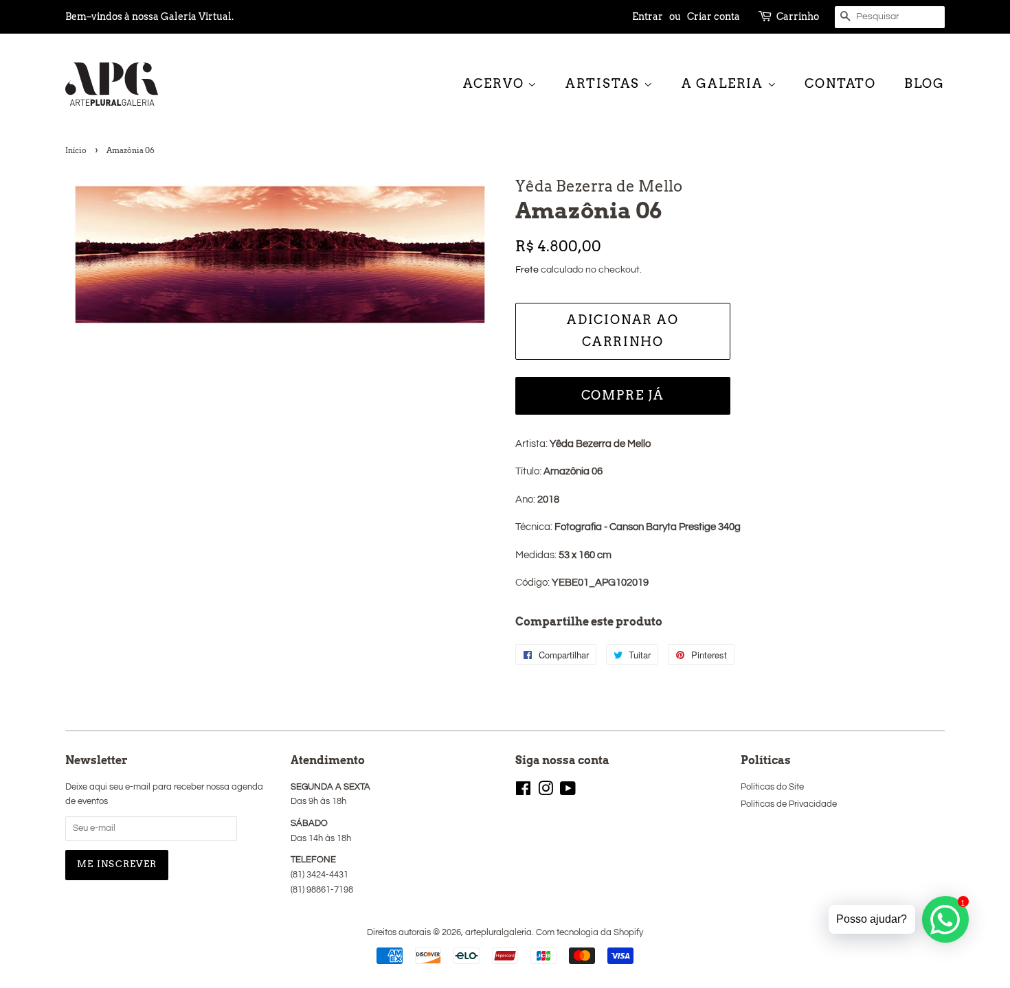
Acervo (495, 83)
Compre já (622, 395)
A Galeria (724, 83)
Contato (840, 83)
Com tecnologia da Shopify (589, 932)
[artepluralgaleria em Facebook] (523, 792)
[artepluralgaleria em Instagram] (545, 792)
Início (76, 150)
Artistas (604, 83)
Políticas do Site (772, 787)
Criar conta (713, 16)
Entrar (647, 16)
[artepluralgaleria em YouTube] (568, 792)
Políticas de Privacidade (789, 804)
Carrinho (797, 16)
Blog (924, 83)
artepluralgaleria (498, 932)
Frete (527, 270)
